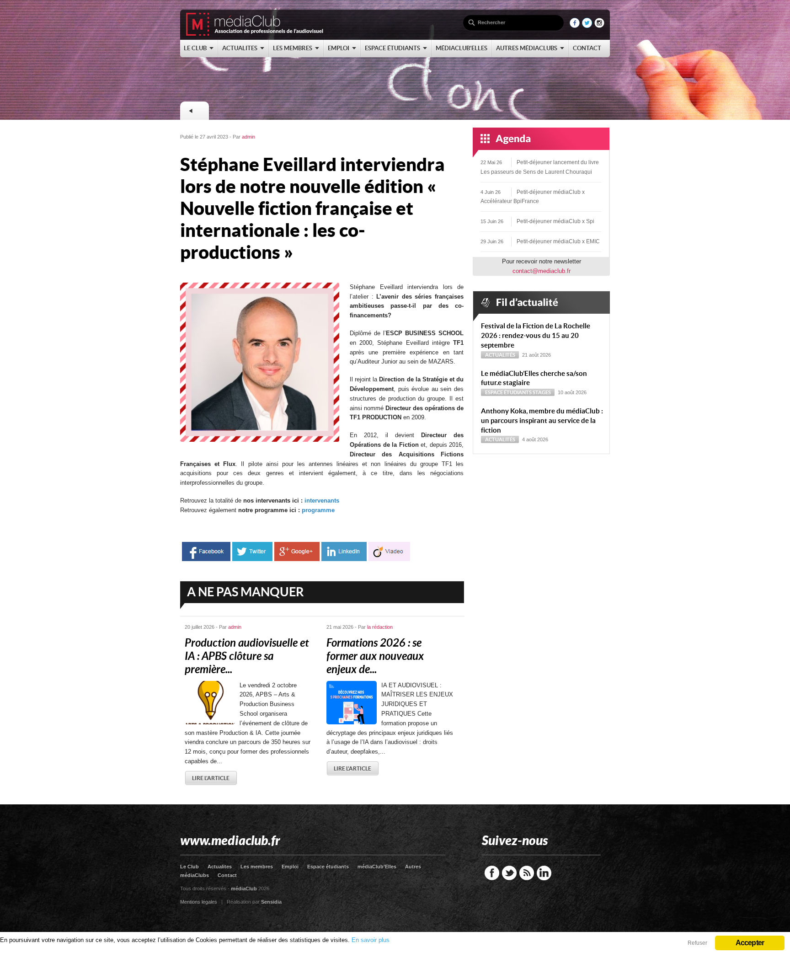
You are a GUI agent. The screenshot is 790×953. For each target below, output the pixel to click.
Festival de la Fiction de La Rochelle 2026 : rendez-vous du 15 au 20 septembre (535, 335)
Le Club (189, 866)
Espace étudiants (508, 392)
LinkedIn (544, 873)
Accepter (750, 943)
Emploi (290, 866)
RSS (526, 873)
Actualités (500, 355)
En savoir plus (371, 940)
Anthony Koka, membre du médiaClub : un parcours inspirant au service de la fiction (542, 420)
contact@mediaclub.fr (541, 271)
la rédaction (380, 627)
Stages (542, 392)
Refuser (697, 943)
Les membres (256, 866)
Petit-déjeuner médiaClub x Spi (555, 221)
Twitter (509, 873)
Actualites (220, 866)
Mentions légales (198, 902)
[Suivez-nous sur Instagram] (599, 25)
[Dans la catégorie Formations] (194, 111)
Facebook (492, 873)
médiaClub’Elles (377, 866)
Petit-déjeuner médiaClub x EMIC (558, 241)
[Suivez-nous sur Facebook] (575, 25)
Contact (227, 875)
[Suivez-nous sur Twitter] (587, 25)
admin (248, 136)
